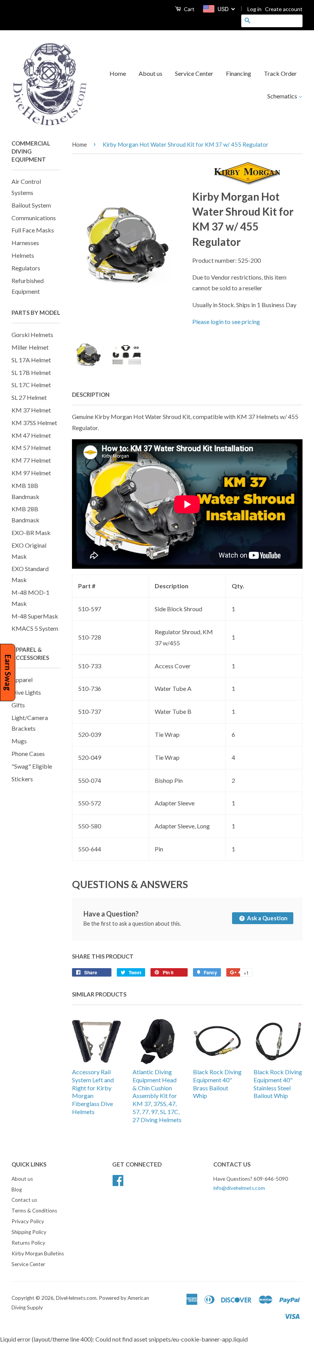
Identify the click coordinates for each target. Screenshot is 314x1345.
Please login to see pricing (226, 321)
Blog (16, 1189)
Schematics (282, 96)
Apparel (22, 679)
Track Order (280, 73)
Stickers (22, 778)
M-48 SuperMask (34, 616)
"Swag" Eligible (31, 766)
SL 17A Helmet (31, 359)
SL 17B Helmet (31, 372)
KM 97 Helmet (31, 472)
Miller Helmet (30, 347)
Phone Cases (28, 753)
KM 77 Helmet (31, 460)
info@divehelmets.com (239, 1188)
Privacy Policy (27, 1221)
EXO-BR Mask (31, 532)
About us (150, 73)
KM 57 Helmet (31, 447)
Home (118, 73)
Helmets (22, 255)
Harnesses (25, 242)
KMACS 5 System (34, 628)
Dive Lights (26, 692)
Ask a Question (267, 918)
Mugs (19, 740)
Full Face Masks (32, 230)
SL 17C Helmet (31, 384)
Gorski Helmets (32, 334)
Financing (238, 73)
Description (91, 394)
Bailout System (31, 205)
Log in (254, 9)
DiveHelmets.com (76, 1298)
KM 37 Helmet (31, 410)
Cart (189, 9)
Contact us (24, 1200)
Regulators (25, 268)
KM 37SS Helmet (34, 422)
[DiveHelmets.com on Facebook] (118, 1179)
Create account (284, 9)
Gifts (18, 704)
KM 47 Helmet (31, 435)
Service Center (194, 73)
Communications (33, 217)
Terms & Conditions (34, 1211)
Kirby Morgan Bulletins (37, 1253)
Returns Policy (28, 1243)
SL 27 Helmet (29, 397)
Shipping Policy (28, 1232)
